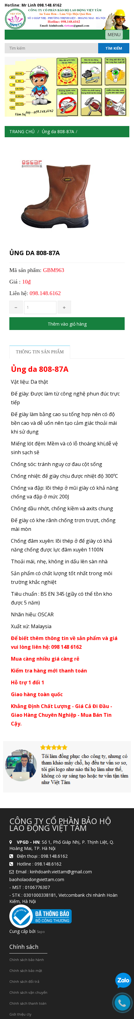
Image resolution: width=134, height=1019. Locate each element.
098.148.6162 (49, 5)
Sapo (41, 931)
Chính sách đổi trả (24, 981)
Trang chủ (22, 131)
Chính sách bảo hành (26, 959)
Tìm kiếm (113, 48)
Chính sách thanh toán (27, 1003)
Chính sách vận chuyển (28, 992)
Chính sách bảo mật (25, 970)
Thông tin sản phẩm (40, 352)
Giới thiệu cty (20, 1014)
